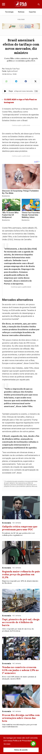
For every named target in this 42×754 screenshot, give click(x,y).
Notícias (21, 12)
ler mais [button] (7, 744)
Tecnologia (9, 12)
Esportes (32, 12)
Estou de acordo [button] (21, 750)
